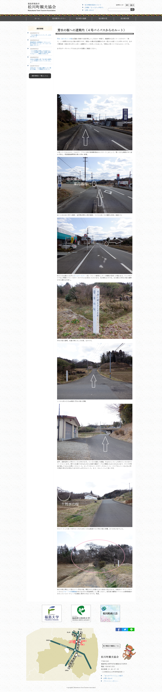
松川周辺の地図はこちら (111, 646)
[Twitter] (125, 629)
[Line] (131, 629)
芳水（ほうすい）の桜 (64, 39)
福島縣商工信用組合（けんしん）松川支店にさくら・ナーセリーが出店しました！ (40, 43)
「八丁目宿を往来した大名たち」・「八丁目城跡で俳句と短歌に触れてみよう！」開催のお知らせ (41, 52)
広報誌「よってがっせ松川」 (94, 7)
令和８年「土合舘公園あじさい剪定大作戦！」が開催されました (40, 68)
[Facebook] (119, 629)
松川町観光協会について (93, 5)
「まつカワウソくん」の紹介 (113, 676)
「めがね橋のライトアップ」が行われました (40, 35)
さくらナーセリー (80, 276)
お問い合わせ (89, 10)
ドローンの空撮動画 (70, 591)
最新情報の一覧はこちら (40, 76)
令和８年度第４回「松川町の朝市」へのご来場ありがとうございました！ (41, 60)
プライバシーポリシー (110, 681)
